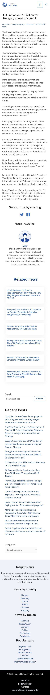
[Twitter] (22, 214)
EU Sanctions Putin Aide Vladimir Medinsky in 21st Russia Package (22, 327)
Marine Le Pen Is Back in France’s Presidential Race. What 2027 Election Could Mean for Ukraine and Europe (22, 512)
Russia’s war (25, 623)
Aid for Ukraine (25, 652)
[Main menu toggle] (40, 4)
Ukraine (25, 595)
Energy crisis (25, 649)
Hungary (20, 24)
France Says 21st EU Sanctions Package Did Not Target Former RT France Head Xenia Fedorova (23, 483)
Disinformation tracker (25, 661)
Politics (25, 630)
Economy (6, 24)
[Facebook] (28, 214)
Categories (10, 544)
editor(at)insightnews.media (25, 690)
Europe (13, 24)
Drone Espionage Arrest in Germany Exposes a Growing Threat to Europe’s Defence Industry (22, 494)
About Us (25, 680)
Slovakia (25, 607)
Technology (25, 633)
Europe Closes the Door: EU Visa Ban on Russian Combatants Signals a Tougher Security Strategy (24, 312)
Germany (25, 598)
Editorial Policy (25, 683)
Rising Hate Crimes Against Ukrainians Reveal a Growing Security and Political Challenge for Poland (23, 454)
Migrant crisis (25, 646)
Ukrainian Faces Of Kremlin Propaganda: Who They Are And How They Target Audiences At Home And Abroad (24, 294)
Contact (25, 686)
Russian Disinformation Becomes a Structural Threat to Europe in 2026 (23, 358)
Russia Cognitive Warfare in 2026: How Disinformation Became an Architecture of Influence (25, 531)
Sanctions (25, 655)
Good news (25, 636)
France (25, 601)
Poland (25, 604)
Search (8, 394)
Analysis (25, 620)
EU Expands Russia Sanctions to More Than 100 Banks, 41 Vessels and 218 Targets (24, 343)
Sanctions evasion (25, 658)
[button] (46, 4)
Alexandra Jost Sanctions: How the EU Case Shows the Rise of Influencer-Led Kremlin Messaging (24, 374)
